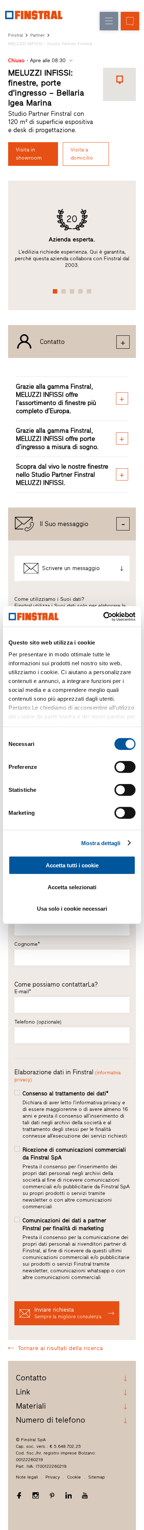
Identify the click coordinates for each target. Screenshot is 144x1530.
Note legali (27, 1477)
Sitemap (96, 1477)
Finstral (15, 35)
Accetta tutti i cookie (72, 865)
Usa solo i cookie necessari (72, 908)
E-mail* (22, 991)
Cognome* (27, 944)
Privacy (52, 1477)
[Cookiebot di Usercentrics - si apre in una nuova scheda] (104, 616)
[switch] (125, 767)
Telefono (38, 1022)
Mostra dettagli (101, 843)
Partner (37, 35)
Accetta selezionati (72, 887)
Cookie (74, 1477)
